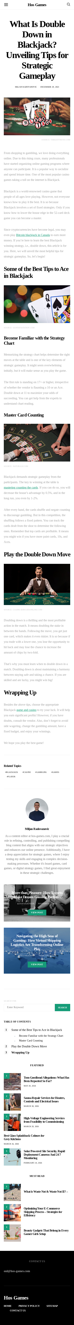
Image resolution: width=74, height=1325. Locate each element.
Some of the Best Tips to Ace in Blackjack (36, 1029)
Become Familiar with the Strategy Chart (41, 1035)
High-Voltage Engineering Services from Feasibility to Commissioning (44, 1120)
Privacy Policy (29, 1306)
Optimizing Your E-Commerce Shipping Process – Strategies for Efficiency (43, 1212)
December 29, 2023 (49, 87)
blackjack (12, 772)
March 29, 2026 (31, 1126)
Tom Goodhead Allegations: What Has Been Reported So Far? (46, 1079)
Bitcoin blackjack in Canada (33, 235)
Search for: (10, 1001)
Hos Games (37, 4)
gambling (41, 772)
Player (11, 777)
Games (55, 772)
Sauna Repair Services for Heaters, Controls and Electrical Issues (44, 1099)
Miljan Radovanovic (26, 87)
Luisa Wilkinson (25, 904)
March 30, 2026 (31, 1106)
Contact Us (18, 1310)
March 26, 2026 (11, 1144)
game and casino (26, 710)
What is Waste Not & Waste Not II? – (46, 1191)
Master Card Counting (31, 1040)
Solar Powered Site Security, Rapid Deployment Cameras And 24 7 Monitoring (44, 1155)
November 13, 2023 (47, 904)
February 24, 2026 (33, 1163)
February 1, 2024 (47, 955)
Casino (27, 772)
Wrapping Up (20, 1052)
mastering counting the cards (21, 487)
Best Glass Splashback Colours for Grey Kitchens (24, 1137)
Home (8, 1306)
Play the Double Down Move (29, 1046)
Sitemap (52, 1306)
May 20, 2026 (30, 1086)
